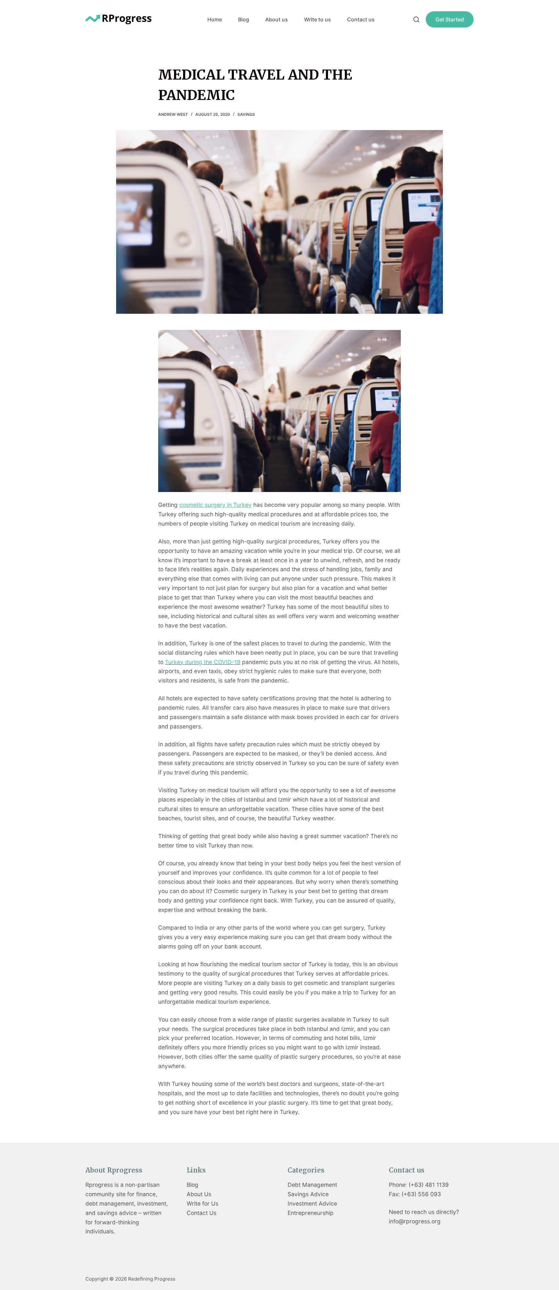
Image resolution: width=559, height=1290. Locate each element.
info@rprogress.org (415, 1221)
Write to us (317, 19)
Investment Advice (312, 1203)
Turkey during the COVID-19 (202, 662)
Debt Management (312, 1184)
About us (276, 19)
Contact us (361, 19)
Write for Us (202, 1203)
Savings (246, 114)
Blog (243, 19)
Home (214, 19)
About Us (199, 1194)
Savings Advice (308, 1194)
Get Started (449, 19)
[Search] (416, 19)
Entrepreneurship (311, 1212)
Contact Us (201, 1212)
